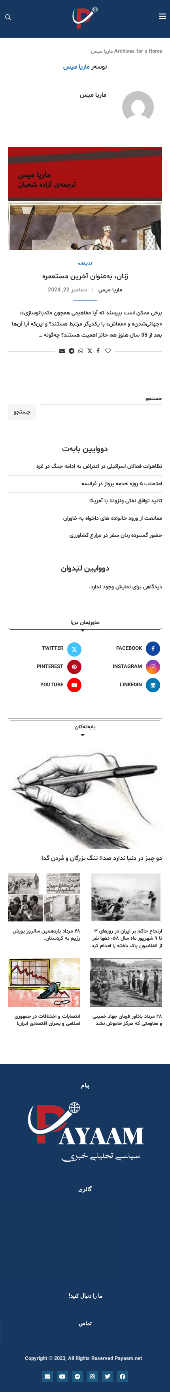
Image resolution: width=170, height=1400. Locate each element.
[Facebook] (122, 1376)
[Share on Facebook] (98, 351)
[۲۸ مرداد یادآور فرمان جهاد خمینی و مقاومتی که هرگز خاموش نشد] (126, 982)
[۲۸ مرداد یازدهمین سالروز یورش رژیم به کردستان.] (44, 897)
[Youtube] (62, 1376)
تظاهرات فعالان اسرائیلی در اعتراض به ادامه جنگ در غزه (99, 466)
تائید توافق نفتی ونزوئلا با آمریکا (125, 501)
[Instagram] (92, 1376)
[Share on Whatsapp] (80, 351)
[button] (16, 1240)
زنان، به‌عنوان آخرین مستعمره (85, 277)
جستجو (153, 398)
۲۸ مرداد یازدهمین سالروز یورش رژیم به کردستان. (46, 935)
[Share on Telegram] (71, 351)
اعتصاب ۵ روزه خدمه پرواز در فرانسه (121, 484)
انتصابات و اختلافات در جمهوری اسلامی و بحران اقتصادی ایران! (47, 1020)
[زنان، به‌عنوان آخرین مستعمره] (85, 198)
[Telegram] (77, 1376)
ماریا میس (93, 95)
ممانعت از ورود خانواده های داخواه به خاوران (112, 518)
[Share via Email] (62, 351)
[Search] (8, 18)
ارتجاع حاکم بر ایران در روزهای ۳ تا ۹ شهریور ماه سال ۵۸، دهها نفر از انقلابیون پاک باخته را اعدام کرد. (126, 938)
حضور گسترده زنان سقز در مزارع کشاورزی (116, 535)
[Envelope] (47, 1376)
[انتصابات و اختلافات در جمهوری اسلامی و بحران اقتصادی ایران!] (44, 982)
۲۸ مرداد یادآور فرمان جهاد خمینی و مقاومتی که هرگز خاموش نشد (127, 1020)
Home (155, 51)
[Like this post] (108, 351)
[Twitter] (107, 1376)
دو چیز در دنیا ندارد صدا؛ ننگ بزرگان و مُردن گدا (102, 858)
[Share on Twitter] (90, 351)
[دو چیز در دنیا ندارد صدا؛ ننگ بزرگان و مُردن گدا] (85, 797)
